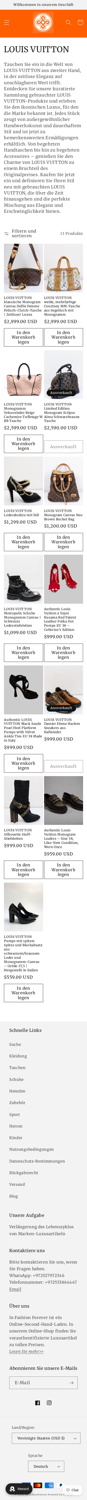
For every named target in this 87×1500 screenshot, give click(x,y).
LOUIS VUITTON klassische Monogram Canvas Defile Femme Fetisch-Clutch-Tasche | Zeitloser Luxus (23, 306)
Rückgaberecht (23, 1172)
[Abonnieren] (71, 1383)
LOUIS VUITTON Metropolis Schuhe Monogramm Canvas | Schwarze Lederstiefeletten (22, 617)
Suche (15, 1044)
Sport (14, 1114)
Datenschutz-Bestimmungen (37, 1161)
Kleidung (18, 1056)
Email (15, 1289)
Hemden (17, 1091)
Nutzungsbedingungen (31, 1149)
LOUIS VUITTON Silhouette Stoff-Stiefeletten (18, 834)
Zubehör (17, 1102)
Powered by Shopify (60, 1494)
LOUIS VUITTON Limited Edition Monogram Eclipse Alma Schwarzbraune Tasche (62, 412)
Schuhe (16, 1079)
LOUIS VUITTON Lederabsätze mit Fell (21, 513)
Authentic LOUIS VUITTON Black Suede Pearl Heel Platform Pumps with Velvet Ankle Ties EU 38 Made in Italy (23, 730)
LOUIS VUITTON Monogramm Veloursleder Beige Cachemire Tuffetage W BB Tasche (23, 412)
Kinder (16, 1137)
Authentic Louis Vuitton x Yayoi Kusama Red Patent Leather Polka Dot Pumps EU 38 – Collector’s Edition (60, 619)
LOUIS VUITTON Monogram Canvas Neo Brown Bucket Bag (63, 515)
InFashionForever (36, 1494)
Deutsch (41, 1466)
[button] (7, 22)
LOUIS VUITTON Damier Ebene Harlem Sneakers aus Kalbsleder (62, 726)
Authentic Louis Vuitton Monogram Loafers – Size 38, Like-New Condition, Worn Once (61, 838)
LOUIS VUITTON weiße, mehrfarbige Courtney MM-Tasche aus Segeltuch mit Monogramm (62, 306)
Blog (13, 1196)
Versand (17, 1184)
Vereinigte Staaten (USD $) (41, 1438)
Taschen (17, 1067)
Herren (16, 1126)
